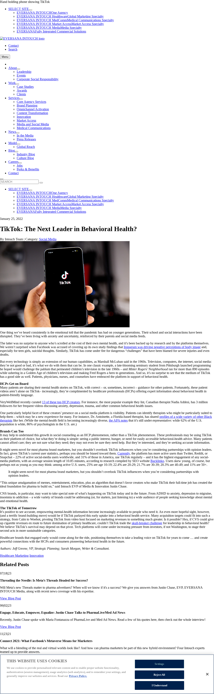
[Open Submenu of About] (18, 69)
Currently (123, 453)
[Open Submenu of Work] (17, 84)
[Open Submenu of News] (17, 133)
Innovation (36, 555)
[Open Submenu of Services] (21, 99)
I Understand (159, 685)
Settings (159, 663)
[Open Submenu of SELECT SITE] (30, 10)
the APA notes (118, 420)
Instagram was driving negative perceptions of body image (162, 347)
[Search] (41, 182)
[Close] (207, 674)
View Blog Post (10, 598)
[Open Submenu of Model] (18, 144)
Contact (13, 45)
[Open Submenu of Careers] (20, 163)
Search (12, 49)
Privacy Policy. (78, 676)
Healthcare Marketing (14, 555)
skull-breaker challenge (147, 523)
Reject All (159, 674)
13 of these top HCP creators (61, 402)
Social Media (47, 239)
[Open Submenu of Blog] (16, 151)
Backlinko (157, 461)
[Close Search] (1, 179)
